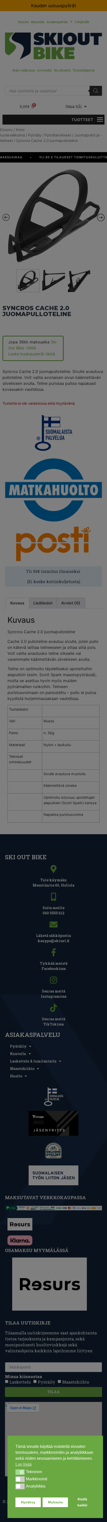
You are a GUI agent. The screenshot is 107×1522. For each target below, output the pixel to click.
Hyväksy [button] (28, 1502)
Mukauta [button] (55, 1502)
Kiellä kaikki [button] (82, 1502)
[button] (20, 1472)
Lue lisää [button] (23, 1464)
